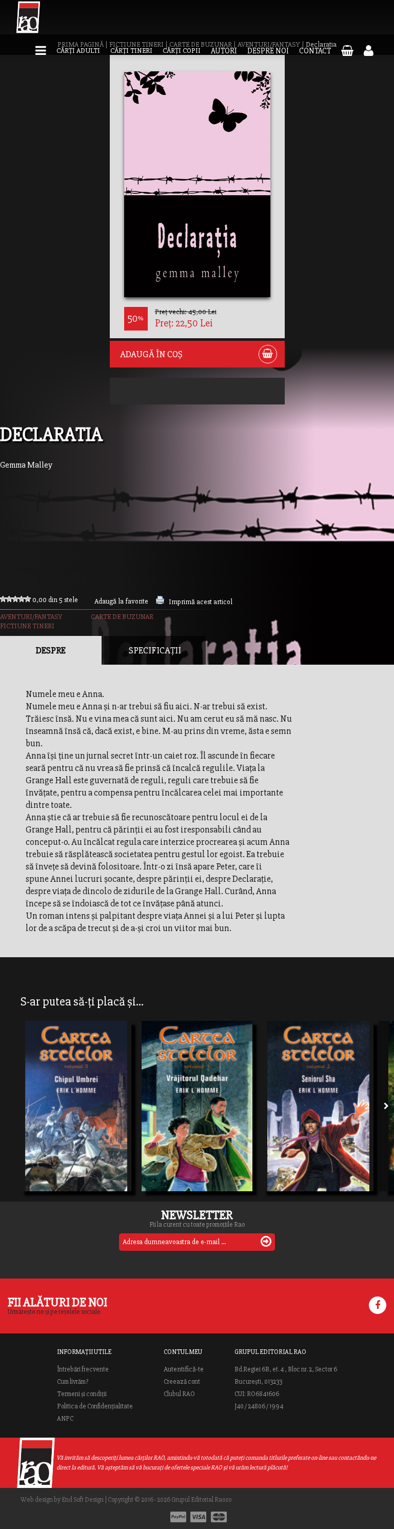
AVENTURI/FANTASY (31, 616)
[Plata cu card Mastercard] (219, 1517)
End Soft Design (83, 1500)
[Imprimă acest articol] (160, 601)
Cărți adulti (78, 50)
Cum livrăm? (72, 1382)
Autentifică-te (184, 1369)
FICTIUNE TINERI (27, 626)
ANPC (65, 1419)
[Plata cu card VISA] (198, 1517)
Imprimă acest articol (200, 601)
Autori (224, 50)
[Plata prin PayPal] (178, 1517)
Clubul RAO (179, 1394)
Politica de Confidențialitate (95, 1406)
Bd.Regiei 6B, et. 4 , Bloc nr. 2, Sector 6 (285, 1369)
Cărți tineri (131, 50)
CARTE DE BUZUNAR (122, 616)
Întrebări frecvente (83, 1369)
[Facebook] (377, 1305)
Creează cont (182, 1382)
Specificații (155, 650)
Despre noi (268, 50)
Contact (315, 50)
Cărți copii (182, 50)
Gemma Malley (26, 465)
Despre (51, 650)
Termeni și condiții (82, 1394)
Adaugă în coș (151, 354)
